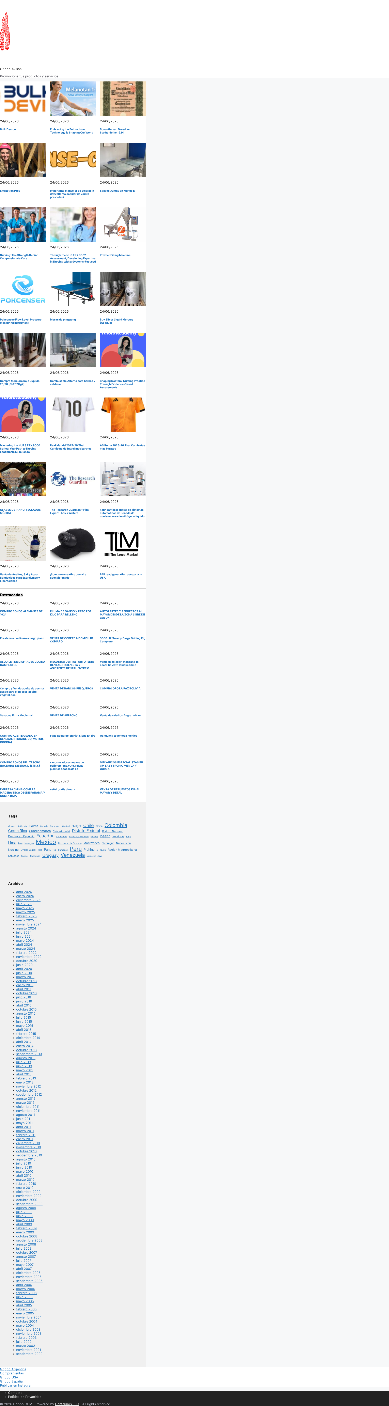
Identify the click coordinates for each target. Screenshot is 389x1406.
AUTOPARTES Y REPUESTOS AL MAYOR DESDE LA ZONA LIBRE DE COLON (122, 614)
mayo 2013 (24, 1070)
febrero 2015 (26, 1034)
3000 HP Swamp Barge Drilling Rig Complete (122, 640)
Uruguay (50, 855)
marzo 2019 (25, 977)
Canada (44, 826)
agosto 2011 (25, 1115)
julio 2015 (23, 1017)
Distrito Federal (86, 830)
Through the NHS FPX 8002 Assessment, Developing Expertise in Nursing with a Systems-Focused (73, 258)
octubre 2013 (26, 1050)
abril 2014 (23, 1042)
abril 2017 (23, 989)
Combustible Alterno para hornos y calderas (72, 382)
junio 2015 (24, 1021)
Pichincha (91, 850)
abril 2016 (23, 1005)
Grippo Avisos (10, 69)
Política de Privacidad (25, 1397)
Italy (128, 836)
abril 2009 (24, 1224)
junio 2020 (24, 965)
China (99, 826)
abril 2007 (24, 1269)
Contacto (15, 1393)
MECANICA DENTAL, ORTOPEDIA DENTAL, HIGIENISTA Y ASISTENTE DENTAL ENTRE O (72, 665)
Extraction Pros (10, 190)
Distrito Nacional (112, 831)
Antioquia (22, 826)
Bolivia (33, 826)
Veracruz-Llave (94, 856)
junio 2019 (24, 973)
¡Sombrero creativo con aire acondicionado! (68, 576)
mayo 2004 (25, 1325)
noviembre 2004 (29, 1317)
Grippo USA (9, 1377)
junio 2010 (24, 1167)
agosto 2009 (26, 1208)
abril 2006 (24, 1285)
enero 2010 (24, 1188)
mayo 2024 (25, 940)
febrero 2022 (26, 953)
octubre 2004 (26, 1321)
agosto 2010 (25, 1159)
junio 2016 (24, 1001)
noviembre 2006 (29, 1277)
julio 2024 (24, 932)
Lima (12, 842)
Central (66, 826)
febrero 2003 (26, 1337)
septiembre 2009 (29, 1204)
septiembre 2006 (29, 1281)
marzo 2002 (25, 1346)
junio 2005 (24, 1297)
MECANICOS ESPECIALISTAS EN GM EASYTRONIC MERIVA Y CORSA (121, 765)
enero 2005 (25, 1313)
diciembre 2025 (28, 900)
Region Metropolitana (122, 849)
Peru (76, 848)
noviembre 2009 (29, 1196)
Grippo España (11, 1381)
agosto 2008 (26, 1244)
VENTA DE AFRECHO (63, 715)
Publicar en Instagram (16, 1385)
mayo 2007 (25, 1265)
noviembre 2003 (29, 1333)
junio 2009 (24, 1216)
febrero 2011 (25, 1135)
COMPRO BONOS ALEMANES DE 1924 (21, 613)
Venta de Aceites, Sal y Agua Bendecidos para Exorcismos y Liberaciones (20, 577)
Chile (88, 825)
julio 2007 (23, 1261)
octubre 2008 (26, 1236)
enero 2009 (25, 1232)
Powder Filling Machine (115, 255)
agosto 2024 (26, 928)
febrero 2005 (26, 1309)
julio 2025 (24, 904)
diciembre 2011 (27, 1107)
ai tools (12, 826)
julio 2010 (23, 1163)
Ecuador (45, 835)
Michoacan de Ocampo (69, 843)
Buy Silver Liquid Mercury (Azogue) (117, 321)
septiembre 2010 (29, 1155)
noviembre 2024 (29, 924)
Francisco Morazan (79, 836)
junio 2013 (24, 1066)
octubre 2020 (26, 961)
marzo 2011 (25, 1131)
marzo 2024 (25, 949)
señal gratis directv (62, 789)
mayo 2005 (25, 1301)
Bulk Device (8, 129)
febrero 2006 (26, 1293)
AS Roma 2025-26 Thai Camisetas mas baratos (122, 447)
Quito (103, 850)
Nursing (13, 849)
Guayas (94, 836)
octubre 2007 (26, 1252)
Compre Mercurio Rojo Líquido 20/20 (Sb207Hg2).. (20, 382)
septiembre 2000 (29, 1354)
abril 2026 (24, 892)
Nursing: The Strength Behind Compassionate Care (19, 256)
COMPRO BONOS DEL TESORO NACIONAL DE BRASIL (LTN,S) (20, 764)
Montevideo (91, 843)
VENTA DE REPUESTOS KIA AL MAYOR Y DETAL (120, 791)
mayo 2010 (24, 1171)
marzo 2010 (25, 1179)
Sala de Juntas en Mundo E (117, 190)
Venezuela (73, 855)
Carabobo (55, 826)
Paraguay (63, 850)
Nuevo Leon (123, 843)
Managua (29, 843)
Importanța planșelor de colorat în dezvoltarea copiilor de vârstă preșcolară (72, 194)
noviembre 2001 (28, 1350)
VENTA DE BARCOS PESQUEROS (71, 688)
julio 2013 (23, 1062)
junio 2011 (23, 1119)
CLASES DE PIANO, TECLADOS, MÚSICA (21, 511)
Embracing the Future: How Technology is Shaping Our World (71, 131)
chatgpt (76, 826)
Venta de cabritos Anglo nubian (120, 715)
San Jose (13, 855)
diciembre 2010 (28, 1143)
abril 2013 (23, 1074)
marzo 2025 (25, 912)
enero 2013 (24, 1082)
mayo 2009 (25, 1220)
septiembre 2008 (29, 1240)
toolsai (24, 856)
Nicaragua (108, 843)
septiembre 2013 (29, 1054)
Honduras (118, 836)
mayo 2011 (24, 1123)
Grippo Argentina (13, 1369)
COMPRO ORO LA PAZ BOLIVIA (120, 688)
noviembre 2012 (28, 1086)
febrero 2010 (26, 1184)
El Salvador (61, 836)
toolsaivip (35, 856)
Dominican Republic (21, 836)
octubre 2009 (26, 1200)
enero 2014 (24, 1046)
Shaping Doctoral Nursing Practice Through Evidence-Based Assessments (122, 384)
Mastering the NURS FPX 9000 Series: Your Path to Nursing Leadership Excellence (20, 448)
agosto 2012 (25, 1098)
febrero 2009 (26, 1228)
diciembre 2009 (28, 1192)
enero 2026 (25, 896)
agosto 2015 (25, 1013)
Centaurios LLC (67, 1404)
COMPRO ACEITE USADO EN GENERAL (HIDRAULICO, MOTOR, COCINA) (22, 739)
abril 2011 (23, 1127)
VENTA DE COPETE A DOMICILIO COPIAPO (71, 640)
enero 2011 (24, 1139)
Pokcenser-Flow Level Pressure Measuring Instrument (21, 321)
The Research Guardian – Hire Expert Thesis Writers (69, 511)
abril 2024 (24, 944)
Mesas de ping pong (63, 319)
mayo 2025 (25, 908)
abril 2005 (24, 1305)
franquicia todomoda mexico (118, 735)
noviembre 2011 (28, 1111)
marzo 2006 (25, 1289)
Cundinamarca (40, 831)
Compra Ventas (12, 1373)
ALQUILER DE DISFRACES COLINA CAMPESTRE (22, 663)
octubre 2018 (26, 981)
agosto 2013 (25, 1058)
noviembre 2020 (29, 957)
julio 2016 (23, 997)
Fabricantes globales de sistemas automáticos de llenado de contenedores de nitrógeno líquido (122, 513)
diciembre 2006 (28, 1273)
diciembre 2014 (28, 1038)
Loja (20, 843)
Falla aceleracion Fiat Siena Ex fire (72, 735)
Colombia (116, 825)
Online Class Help (31, 849)
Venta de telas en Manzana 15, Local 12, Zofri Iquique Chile (120, 663)
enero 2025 (25, 920)
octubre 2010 (26, 1151)
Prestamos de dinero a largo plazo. (22, 638)
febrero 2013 (26, 1078)
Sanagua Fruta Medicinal (16, 715)
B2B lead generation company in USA (121, 576)
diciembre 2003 (28, 1329)
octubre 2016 (26, 993)
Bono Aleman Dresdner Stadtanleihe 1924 (115, 131)
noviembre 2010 (28, 1147)
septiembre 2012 (29, 1094)
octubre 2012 (26, 1090)
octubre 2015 (26, 1009)
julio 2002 (24, 1342)
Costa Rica (17, 830)
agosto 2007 (26, 1256)
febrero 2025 (26, 916)
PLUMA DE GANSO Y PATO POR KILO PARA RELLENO (71, 613)
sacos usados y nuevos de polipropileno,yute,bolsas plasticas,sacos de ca (67, 765)
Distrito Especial (61, 831)
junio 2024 (24, 936)
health (105, 836)
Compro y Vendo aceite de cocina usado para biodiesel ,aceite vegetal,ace (22, 692)
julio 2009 (24, 1212)
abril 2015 (23, 1030)
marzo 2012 (25, 1102)
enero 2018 (24, 985)
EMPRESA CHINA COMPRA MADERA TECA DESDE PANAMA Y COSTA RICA (22, 792)
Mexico (46, 841)
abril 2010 (23, 1175)
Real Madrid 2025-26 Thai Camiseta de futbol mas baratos (70, 447)
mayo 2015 (24, 1026)
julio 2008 (24, 1248)
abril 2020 (24, 969)
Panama (50, 850)
